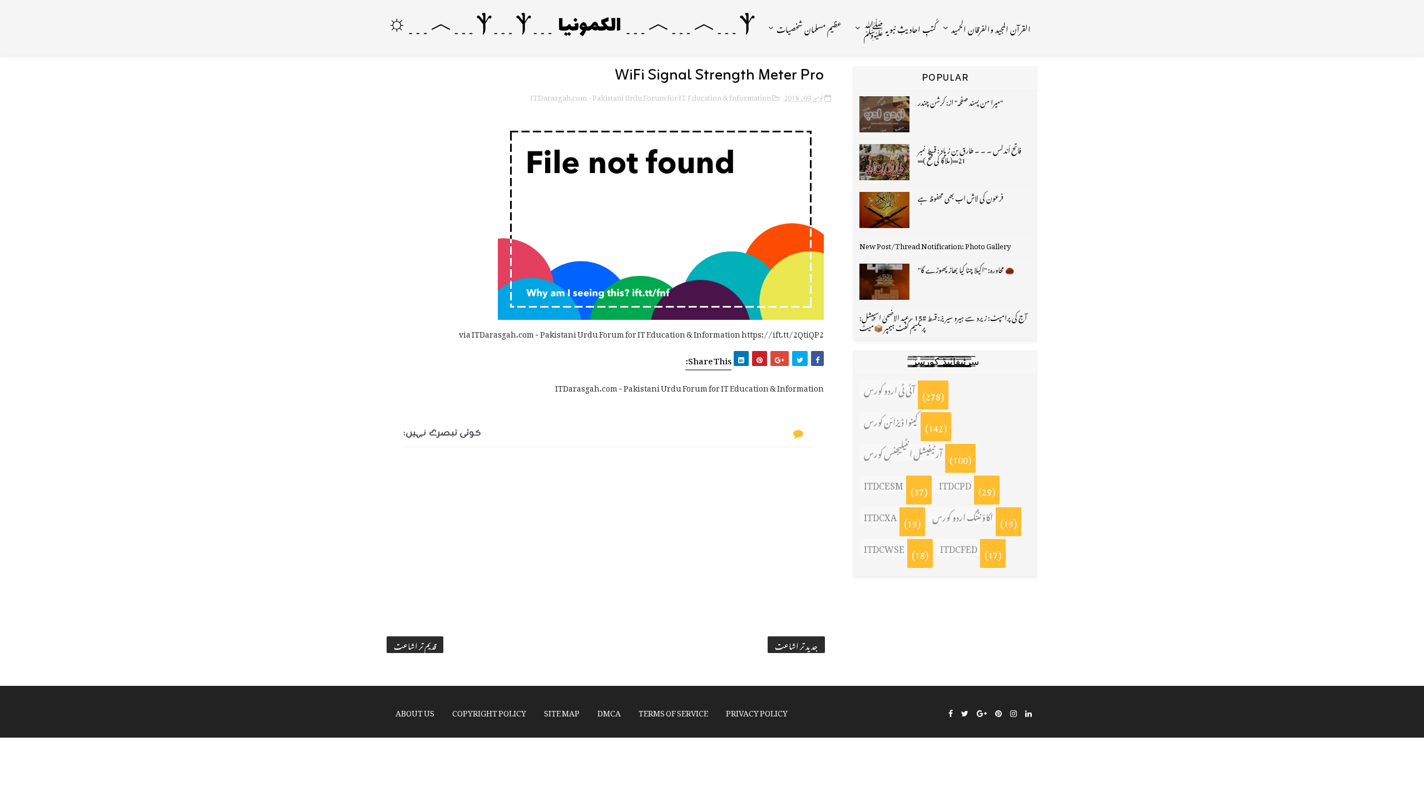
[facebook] (951, 712)
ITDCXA (880, 515)
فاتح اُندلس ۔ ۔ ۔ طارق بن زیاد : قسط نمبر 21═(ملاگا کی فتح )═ (969, 154)
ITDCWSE (884, 547)
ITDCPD (955, 484)
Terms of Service (673, 711)
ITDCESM (883, 484)
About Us (414, 711)
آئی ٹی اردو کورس (889, 388)
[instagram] (1013, 712)
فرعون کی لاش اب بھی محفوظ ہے (960, 196)
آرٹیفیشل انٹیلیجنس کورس (903, 452)
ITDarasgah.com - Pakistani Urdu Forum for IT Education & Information (650, 96)
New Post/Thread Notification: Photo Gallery (935, 244)
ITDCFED (958, 547)
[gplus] (982, 712)
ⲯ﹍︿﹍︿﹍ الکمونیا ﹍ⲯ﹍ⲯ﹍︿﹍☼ (571, 26)
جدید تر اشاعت (796, 644)
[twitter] (964, 712)
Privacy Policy (757, 711)
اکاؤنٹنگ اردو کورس (962, 515)
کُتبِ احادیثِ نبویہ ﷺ (899, 27)
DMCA (609, 711)
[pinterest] (998, 712)
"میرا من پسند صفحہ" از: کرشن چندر (960, 101)
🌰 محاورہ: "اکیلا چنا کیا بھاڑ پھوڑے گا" (966, 268)
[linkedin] (1028, 712)
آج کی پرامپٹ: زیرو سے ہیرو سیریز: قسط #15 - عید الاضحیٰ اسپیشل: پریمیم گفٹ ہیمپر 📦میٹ (943, 321)
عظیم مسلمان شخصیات (809, 27)
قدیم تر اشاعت (415, 644)
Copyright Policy (489, 711)
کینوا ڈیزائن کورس (891, 420)
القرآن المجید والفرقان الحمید (991, 27)
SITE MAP (562, 711)
